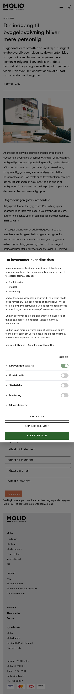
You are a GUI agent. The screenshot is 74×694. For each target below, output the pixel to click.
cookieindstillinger (15, 345)
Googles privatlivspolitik (41, 345)
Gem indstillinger (37, 426)
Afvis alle (37, 416)
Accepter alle (37, 435)
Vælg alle (63, 356)
